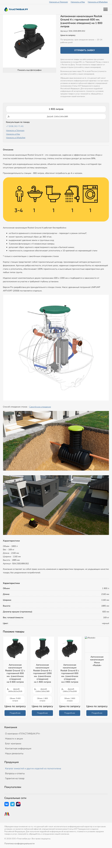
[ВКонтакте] (6, 804)
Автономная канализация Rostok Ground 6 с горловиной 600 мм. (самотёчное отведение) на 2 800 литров (70, 673)
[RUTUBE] (18, 804)
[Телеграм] (12, 804)
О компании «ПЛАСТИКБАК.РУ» (22, 733)
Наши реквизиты (14, 753)
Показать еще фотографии (30, 70)
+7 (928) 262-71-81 (15, 126)
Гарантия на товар (14, 778)
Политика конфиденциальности (19, 843)
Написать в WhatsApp (98, 2)
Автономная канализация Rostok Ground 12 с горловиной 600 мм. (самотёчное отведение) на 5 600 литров (15, 673)
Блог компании (13, 743)
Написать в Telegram (58, 2)
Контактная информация (18, 748)
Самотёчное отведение (40, 406)
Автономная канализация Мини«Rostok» (97, 661)
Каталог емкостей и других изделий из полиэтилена (33, 768)
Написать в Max (78, 2)
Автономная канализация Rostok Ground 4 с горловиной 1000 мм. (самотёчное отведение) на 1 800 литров (42, 673)
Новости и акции (14, 738)
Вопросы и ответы (15, 773)
